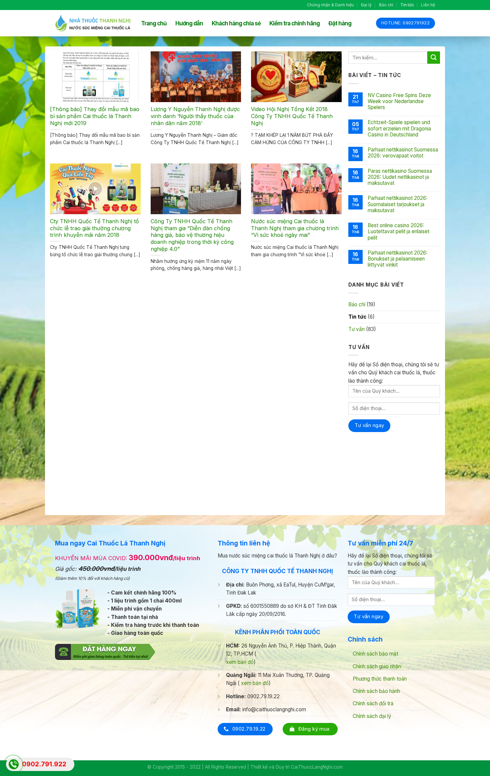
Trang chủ (154, 23)
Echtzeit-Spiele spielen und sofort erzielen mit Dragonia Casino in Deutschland (399, 128)
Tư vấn (356, 329)
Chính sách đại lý (372, 716)
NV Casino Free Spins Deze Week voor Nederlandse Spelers (399, 101)
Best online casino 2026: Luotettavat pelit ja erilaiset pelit (398, 232)
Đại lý (366, 4)
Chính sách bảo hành (376, 691)
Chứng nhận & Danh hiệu (330, 4)
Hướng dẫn (189, 23)
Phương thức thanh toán (380, 679)
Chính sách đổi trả (373, 703)
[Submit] (433, 57)
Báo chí (386, 4)
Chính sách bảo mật (375, 654)
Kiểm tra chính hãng (294, 23)
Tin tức (407, 4)
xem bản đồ (240, 662)
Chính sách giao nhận (377, 666)
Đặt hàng (339, 23)
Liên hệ (428, 4)
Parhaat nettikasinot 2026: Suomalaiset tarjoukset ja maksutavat (397, 204)
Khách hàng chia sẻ (236, 23)
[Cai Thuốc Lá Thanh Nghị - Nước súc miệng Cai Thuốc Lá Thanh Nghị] (93, 23)
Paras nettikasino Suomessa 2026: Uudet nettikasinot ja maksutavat (400, 177)
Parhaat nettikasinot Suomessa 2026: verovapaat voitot (403, 153)
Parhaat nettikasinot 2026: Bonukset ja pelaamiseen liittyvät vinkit (397, 259)
